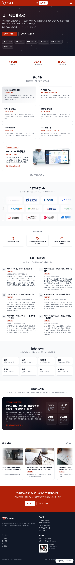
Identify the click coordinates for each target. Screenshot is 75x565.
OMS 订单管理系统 (44, 525)
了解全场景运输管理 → (28, 34)
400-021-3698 (43, 504)
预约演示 (43, 3)
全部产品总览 (43, 530)
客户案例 (4, 541)
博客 (3, 543)
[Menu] (71, 3)
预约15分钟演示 (9, 34)
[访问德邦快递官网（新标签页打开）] (22, 200)
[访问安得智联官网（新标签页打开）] (25, 208)
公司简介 (4, 538)
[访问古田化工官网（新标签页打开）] (60, 208)
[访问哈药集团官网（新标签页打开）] (40, 217)
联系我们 (4, 546)
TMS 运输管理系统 (44, 520)
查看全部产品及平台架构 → (37, 175)
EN (37, 3)
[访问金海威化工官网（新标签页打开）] (58, 217)
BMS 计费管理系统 (44, 528)
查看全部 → (69, 443)
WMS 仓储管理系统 (44, 523)
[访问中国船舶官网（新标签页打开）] (39, 200)
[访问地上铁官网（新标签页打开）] (43, 208)
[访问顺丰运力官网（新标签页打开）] (23, 217)
